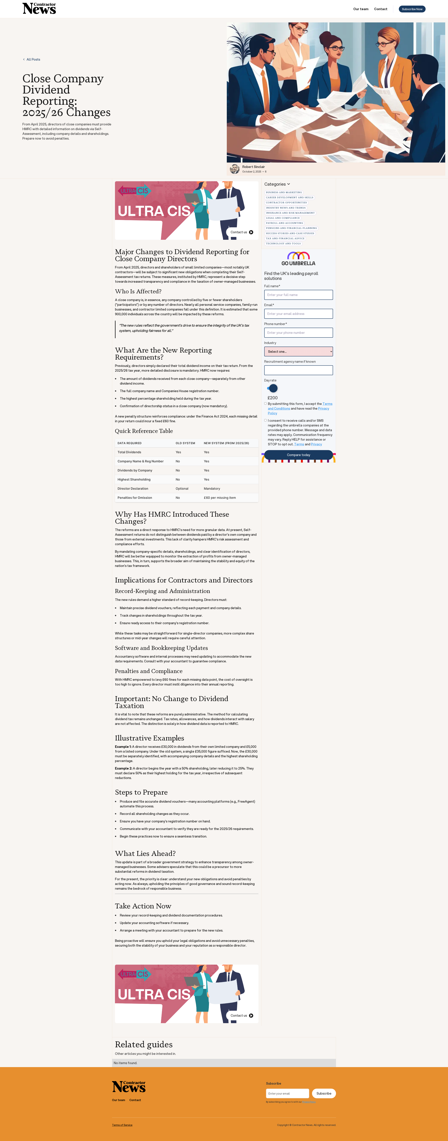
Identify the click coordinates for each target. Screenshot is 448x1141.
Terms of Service (122, 1125)
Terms (299, 444)
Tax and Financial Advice (285, 238)
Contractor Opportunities (286, 202)
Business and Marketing (284, 192)
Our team (361, 9)
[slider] (273, 388)
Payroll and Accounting (284, 223)
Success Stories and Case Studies (290, 233)
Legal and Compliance (283, 218)
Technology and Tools (283, 243)
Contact (380, 9)
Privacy (316, 444)
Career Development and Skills (289, 197)
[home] (39, 9)
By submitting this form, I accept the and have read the (300, 408)
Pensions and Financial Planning (291, 228)
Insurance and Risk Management (290, 213)
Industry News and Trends (286, 207)
